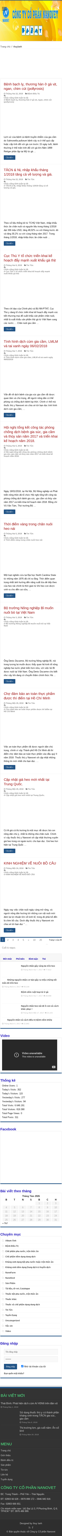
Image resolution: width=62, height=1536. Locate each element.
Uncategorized (12, 1320)
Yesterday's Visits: (11, 1097)
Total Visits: (8, 1105)
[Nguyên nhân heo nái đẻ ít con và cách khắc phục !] (10, 1010)
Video (8, 1331)
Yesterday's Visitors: (12, 1101)
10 (34, 940)
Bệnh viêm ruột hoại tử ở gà (34, 992)
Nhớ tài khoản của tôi (34, 1366)
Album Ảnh (10, 1240)
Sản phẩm (6, 1465)
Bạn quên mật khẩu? (14, 1373)
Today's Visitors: (10, 1093)
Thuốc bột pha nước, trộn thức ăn (21, 1294)
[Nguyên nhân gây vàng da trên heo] (10, 970)
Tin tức (4, 1469)
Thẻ (44, 959)
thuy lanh (37, 1523)
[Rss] (29, 1528)
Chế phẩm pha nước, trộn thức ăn (22, 1251)
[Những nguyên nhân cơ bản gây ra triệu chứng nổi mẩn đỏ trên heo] (4, 979)
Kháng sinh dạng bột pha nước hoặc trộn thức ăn (29, 1262)
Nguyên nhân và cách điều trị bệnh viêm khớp (29, 1020)
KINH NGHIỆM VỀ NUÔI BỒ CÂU (30, 863)
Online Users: (9, 1085)
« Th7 (5, 1223)
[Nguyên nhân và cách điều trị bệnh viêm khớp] (4, 1019)
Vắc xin (9, 1326)
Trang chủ (5, 46)
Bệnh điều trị (7, 1460)
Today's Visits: (9, 1089)
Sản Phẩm (10, 1283)
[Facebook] (33, 1528)
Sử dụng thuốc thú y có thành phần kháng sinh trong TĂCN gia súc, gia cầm (39, 1415)
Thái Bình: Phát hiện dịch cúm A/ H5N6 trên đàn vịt (29, 1403)
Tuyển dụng (6, 1479)
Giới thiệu (6, 1455)
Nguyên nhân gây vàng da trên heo (38, 966)
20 (40, 940)
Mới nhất (7, 959)
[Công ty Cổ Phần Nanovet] (31, 20)
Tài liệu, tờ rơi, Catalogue (17, 1288)
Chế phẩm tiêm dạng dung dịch (20, 1256)
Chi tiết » (9, 157)
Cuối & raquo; (9, 947)
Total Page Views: (11, 1113)
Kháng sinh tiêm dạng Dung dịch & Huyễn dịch (27, 1267)
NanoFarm (10, 1272)
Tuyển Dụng (11, 1315)
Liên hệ (4, 1474)
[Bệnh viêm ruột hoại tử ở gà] (10, 996)
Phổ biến (20, 959)
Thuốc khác (11, 1299)
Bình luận (33, 959)
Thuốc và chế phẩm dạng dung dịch (22, 1304)
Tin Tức (30, 179)
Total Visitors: (9, 1109)
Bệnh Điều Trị (33, 94)
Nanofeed (10, 1278)
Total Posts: (8, 1117)
